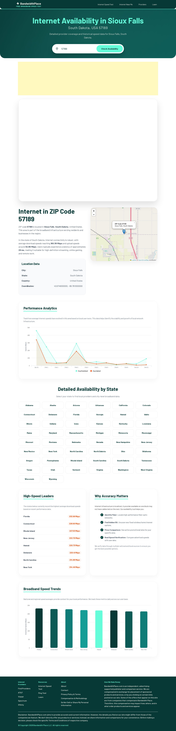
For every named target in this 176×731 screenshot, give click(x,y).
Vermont (76, 470)
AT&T (20, 692)
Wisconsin (29, 479)
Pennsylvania (53, 460)
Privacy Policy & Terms (70, 694)
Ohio (123, 451)
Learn (154, 4)
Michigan (100, 433)
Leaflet (133, 260)
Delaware (53, 414)
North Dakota (100, 451)
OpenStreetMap (144, 260)
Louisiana (146, 424)
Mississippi (146, 433)
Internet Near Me (126, 4)
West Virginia (146, 470)
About (63, 686)
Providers (142, 4)
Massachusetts (76, 433)
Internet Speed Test (105, 4)
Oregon (29, 460)
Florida (76, 414)
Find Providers (24, 688)
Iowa (76, 424)
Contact (64, 690)
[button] (123, 231)
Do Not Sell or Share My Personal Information (74, 703)
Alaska (53, 405)
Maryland (53, 433)
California (123, 405)
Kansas (99, 424)
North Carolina (76, 451)
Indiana (53, 424)
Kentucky (123, 424)
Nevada (99, 442)
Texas (29, 470)
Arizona (76, 405)
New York (53, 451)
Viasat (21, 696)
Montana (53, 442)
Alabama (29, 405)
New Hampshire (123, 442)
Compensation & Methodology (74, 698)
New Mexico (29, 451)
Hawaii (123, 414)
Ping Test (42, 693)
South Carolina (99, 460)
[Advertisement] (88, 78)
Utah (53, 470)
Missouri (29, 442)
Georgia (99, 414)
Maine (29, 433)
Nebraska (76, 442)
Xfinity (21, 705)
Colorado (147, 405)
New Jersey (146, 442)
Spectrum (22, 701)
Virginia (99, 470)
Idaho (146, 414)
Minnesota (123, 433)
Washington (123, 470)
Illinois (29, 424)
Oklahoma (146, 451)
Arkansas (99, 405)
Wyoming (53, 479)
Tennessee (147, 460)
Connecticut (29, 414)
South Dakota (123, 460)
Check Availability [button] (109, 48)
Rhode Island (76, 460)
